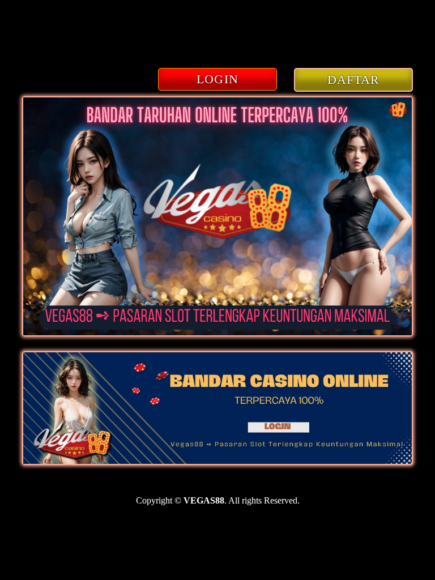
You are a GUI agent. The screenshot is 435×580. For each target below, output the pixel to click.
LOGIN (217, 79)
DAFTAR (353, 79)
